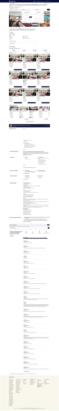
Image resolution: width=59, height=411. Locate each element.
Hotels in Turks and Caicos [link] (18, 381)
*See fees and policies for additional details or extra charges (29, 167)
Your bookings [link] (24, 380)
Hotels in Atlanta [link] (10, 395)
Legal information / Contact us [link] (40, 383)
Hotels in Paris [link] (10, 391)
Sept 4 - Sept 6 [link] (34, 50)
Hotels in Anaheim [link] (11, 404)
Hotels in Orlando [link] (10, 383)
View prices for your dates (18, 69)
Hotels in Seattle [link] (10, 403)
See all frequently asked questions (27, 221)
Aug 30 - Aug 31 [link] (14, 50)
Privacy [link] (38, 381)
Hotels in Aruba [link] (17, 380)
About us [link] (45, 380)
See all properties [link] (12, 3)
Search (48, 9)
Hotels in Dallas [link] (10, 405)
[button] (24, 15)
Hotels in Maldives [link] (18, 383)
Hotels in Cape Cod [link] (18, 392)
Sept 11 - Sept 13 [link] (45, 50)
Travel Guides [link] (45, 382)
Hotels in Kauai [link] (17, 390)
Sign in (49, 1)
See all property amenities (26, 173)
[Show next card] (49, 113)
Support (42, 1)
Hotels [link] (10, 373)
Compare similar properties (29, 121)
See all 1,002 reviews (11, 33)
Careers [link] (45, 381)
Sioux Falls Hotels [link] (21, 373)
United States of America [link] (13, 373)
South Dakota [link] (17, 373)
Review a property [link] (25, 383)
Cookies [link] (38, 382)
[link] (48, 3)
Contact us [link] (24, 382)
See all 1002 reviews (26, 371)
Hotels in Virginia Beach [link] (11, 402)
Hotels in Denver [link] (10, 392)
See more (24, 149)
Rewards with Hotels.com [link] (46, 383)
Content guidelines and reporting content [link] (39, 385)
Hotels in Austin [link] (10, 394)
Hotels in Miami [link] (10, 390)
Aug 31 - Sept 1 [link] (24, 50)
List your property (38, 1)
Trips (45, 1)
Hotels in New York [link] (11, 381)
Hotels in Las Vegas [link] (11, 380)
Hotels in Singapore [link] (18, 382)
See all (10, 39)
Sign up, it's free (47, 125)
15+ (48, 25)
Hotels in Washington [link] (11, 393)
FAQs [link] (23, 381)
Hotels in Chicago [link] (10, 382)
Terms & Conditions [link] (39, 380)
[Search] (48, 228)
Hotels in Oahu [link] (17, 391)
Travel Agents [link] (31, 384)
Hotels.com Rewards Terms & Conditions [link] (40, 386)
